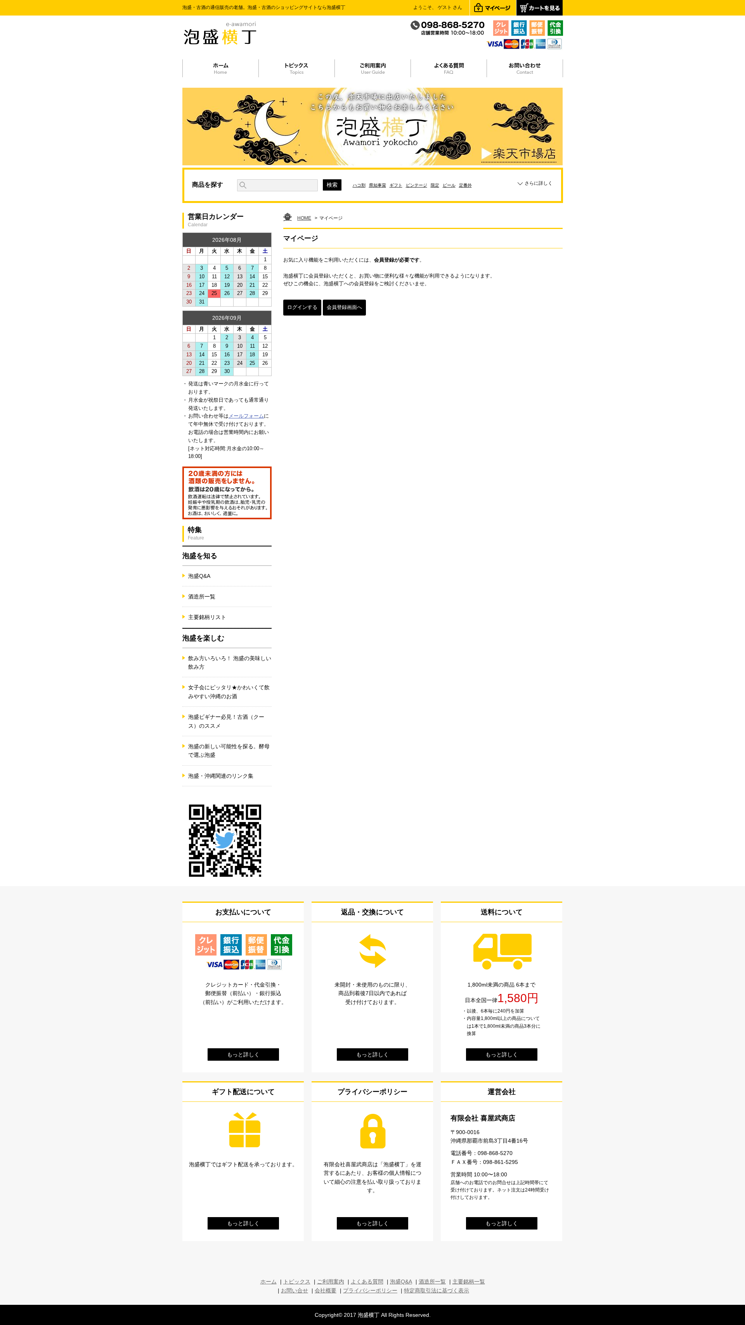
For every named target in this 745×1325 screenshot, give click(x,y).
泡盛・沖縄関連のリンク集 (220, 776)
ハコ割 (359, 185)
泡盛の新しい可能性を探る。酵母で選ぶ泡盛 (229, 750)
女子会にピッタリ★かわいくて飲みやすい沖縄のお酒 (229, 691)
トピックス (296, 1281)
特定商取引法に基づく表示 (436, 1290)
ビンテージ (416, 185)
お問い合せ (294, 1290)
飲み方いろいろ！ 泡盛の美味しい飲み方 (229, 662)
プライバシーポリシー (370, 1290)
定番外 (465, 185)
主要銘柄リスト (207, 617)
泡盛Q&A (199, 576)
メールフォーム (246, 416)
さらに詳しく (539, 183)
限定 (435, 185)
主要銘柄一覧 (468, 1281)
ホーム (268, 1281)
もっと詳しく (243, 1054)
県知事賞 (377, 185)
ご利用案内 (330, 1281)
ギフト (396, 185)
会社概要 (325, 1290)
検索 (332, 185)
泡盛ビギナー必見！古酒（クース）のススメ (226, 721)
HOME (304, 218)
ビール (449, 185)
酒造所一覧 (201, 596)
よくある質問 (367, 1281)
